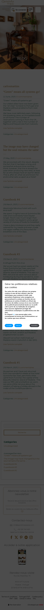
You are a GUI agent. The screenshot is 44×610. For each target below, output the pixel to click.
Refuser (18, 325)
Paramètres (34, 325)
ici (14, 314)
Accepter (9, 325)
